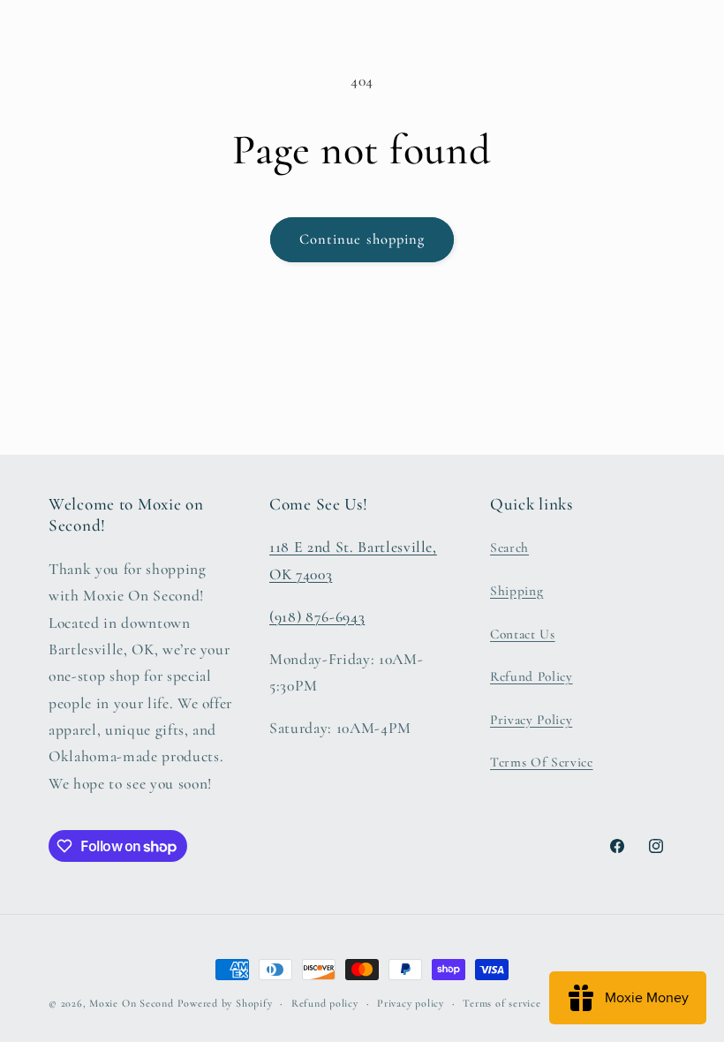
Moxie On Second (131, 1003)
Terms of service (501, 1003)
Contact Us (522, 634)
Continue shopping (362, 239)
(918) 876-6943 (317, 617)
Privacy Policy (531, 720)
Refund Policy (531, 676)
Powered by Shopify (225, 1003)
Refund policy (324, 1003)
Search (509, 547)
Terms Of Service (541, 762)
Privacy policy (410, 1003)
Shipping (516, 591)
